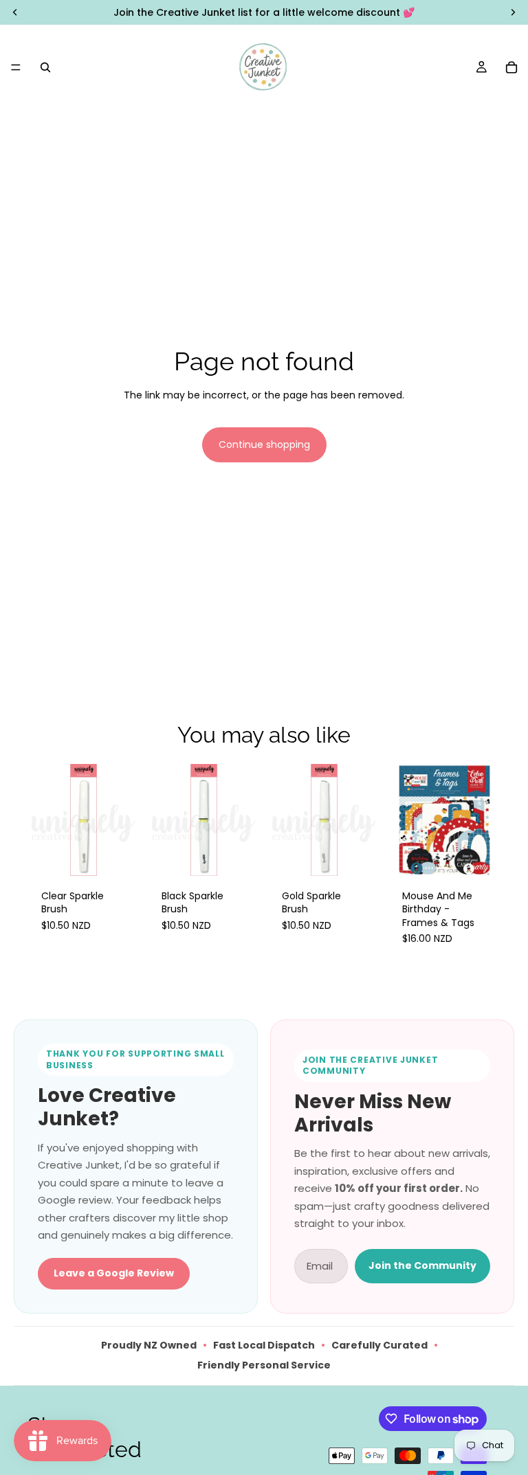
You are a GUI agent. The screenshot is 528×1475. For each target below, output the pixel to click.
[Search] (45, 67)
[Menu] (16, 67)
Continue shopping (264, 444)
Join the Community (422, 1265)
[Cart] (511, 67)
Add (130, 854)
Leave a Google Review (114, 1273)
